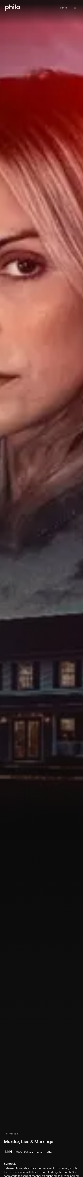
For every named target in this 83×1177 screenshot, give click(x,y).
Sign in (63, 7)
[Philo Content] (75, 8)
